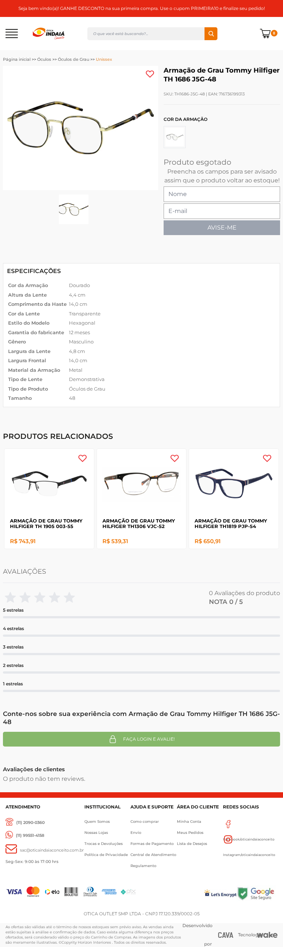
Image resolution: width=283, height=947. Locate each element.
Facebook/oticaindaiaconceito (250, 824)
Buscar (211, 33)
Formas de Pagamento (152, 843)
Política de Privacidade (106, 854)
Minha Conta (189, 821)
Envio (135, 832)
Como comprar (144, 821)
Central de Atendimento (153, 854)
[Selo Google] (257, 893)
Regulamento (143, 865)
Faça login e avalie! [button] (149, 739)
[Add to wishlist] (150, 74)
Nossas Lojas (96, 832)
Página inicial (17, 59)
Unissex (104, 59)
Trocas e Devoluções (103, 843)
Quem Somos (97, 821)
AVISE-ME (222, 227)
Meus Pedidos (190, 832)
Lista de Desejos (192, 843)
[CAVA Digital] (226, 935)
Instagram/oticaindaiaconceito (250, 839)
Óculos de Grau (73, 59)
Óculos (44, 59)
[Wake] (267, 935)
